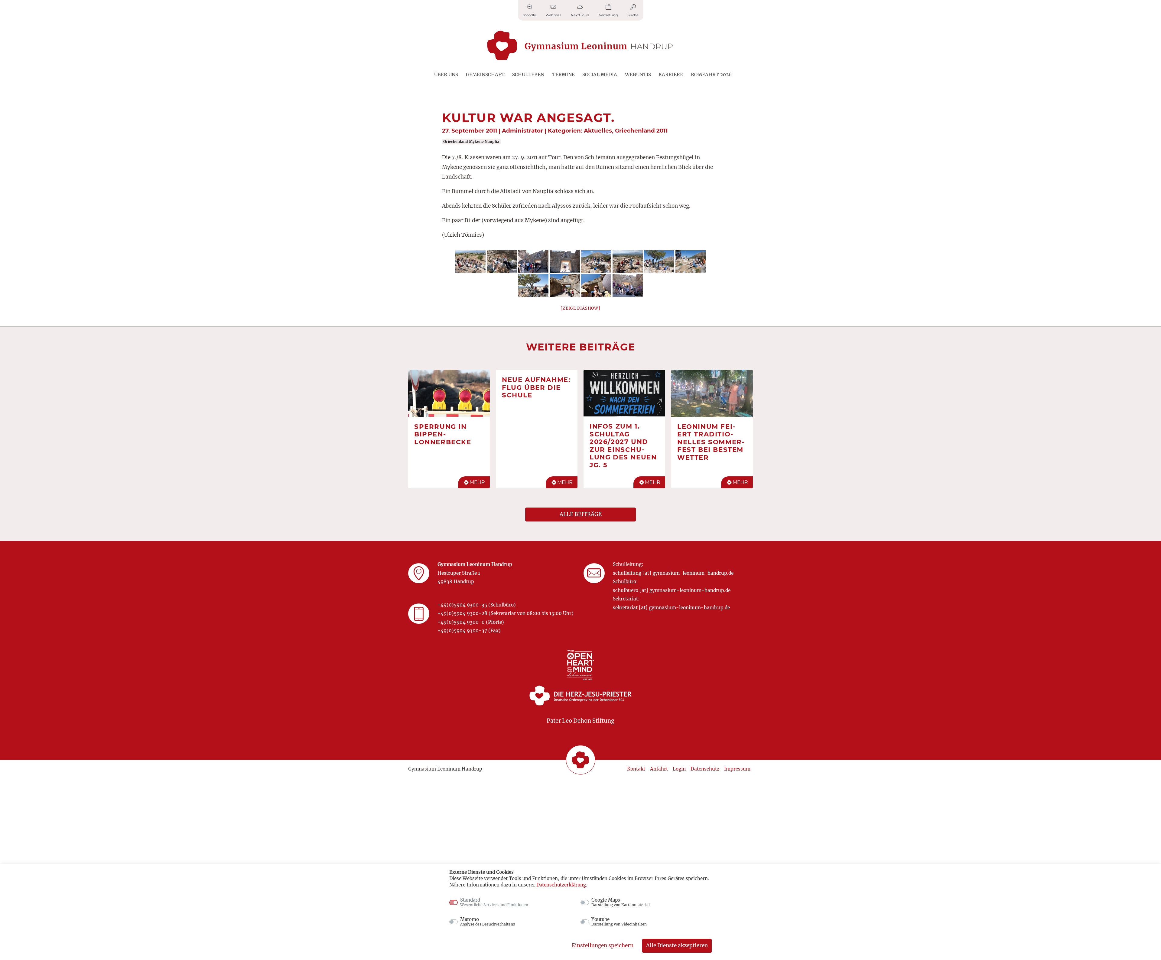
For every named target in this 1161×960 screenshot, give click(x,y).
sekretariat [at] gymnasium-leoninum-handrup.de (671, 607)
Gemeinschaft (485, 74)
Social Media (599, 74)
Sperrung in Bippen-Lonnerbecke (442, 434)
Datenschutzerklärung (561, 885)
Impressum (737, 769)
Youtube (619, 921)
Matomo (487, 921)
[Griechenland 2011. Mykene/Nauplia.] (470, 261)
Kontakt (636, 769)
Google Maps (620, 902)
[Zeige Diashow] (580, 308)
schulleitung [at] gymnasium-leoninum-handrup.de (673, 573)
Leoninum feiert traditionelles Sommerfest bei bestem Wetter (710, 441)
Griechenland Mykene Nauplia (471, 141)
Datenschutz (705, 769)
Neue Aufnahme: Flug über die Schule (536, 387)
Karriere (671, 74)
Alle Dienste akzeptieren (677, 945)
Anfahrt (659, 769)
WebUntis (638, 74)
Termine (563, 74)
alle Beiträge (581, 514)
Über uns (446, 74)
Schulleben (528, 74)
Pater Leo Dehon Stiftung (580, 720)
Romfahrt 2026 (711, 74)
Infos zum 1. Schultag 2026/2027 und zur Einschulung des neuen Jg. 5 (623, 445)
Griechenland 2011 (641, 130)
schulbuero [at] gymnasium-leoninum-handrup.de (671, 590)
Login (679, 769)
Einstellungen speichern (602, 945)
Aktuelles (598, 130)
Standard (494, 902)
